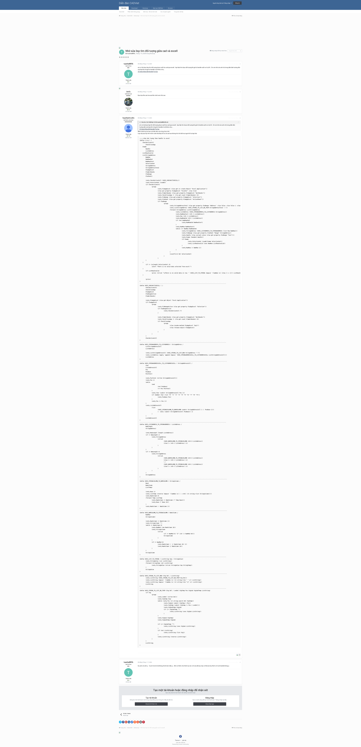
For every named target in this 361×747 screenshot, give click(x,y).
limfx (128, 92)
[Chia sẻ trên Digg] (129, 722)
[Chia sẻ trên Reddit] (134, 722)
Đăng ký (237, 3)
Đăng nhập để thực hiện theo (219, 50)
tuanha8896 (131, 53)
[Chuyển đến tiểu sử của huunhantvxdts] (128, 128)
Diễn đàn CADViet (129, 3)
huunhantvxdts (128, 118)
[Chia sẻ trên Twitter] (120, 722)
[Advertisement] (180, 32)
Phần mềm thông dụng (134, 11)
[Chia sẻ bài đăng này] (240, 64)
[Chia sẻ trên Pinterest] (143, 722)
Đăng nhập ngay (210, 704)
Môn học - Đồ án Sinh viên (150, 11)
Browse (170, 8)
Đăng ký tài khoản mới (151, 704)
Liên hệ (184, 740)
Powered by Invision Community (180, 744)
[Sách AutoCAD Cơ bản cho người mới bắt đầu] (119, 47)
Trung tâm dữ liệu (178, 11)
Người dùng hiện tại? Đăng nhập (222, 3)
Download (134, 8)
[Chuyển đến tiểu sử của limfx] (128, 102)
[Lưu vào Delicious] (132, 722)
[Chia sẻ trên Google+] (126, 722)
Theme (177, 740)
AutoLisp (145, 8)
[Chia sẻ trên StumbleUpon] (137, 722)
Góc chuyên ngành (165, 11)
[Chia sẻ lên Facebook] (123, 722)
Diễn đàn (123, 8)
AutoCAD (121, 11)
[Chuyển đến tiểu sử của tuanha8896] (121, 52)
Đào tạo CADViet (158, 8)
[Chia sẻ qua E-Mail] (140, 722)
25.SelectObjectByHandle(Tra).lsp (148, 71)
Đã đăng (145, 64)
